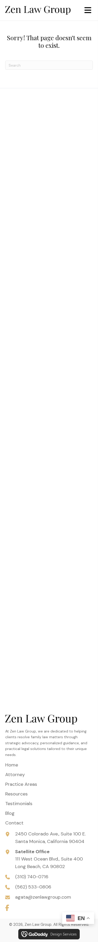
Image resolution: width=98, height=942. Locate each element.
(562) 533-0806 (33, 887)
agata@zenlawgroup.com (43, 897)
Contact (14, 823)
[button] (7, 908)
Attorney (15, 774)
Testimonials (18, 803)
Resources (16, 794)
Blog (10, 813)
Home (11, 765)
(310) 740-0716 (31, 877)
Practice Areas (21, 784)
